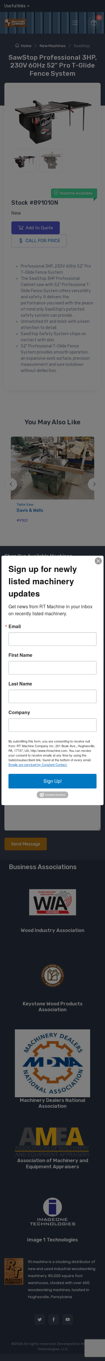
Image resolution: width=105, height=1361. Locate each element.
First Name (20, 655)
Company (19, 712)
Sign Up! (52, 781)
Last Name (20, 683)
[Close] (98, 560)
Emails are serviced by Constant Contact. (37, 764)
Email (14, 626)
